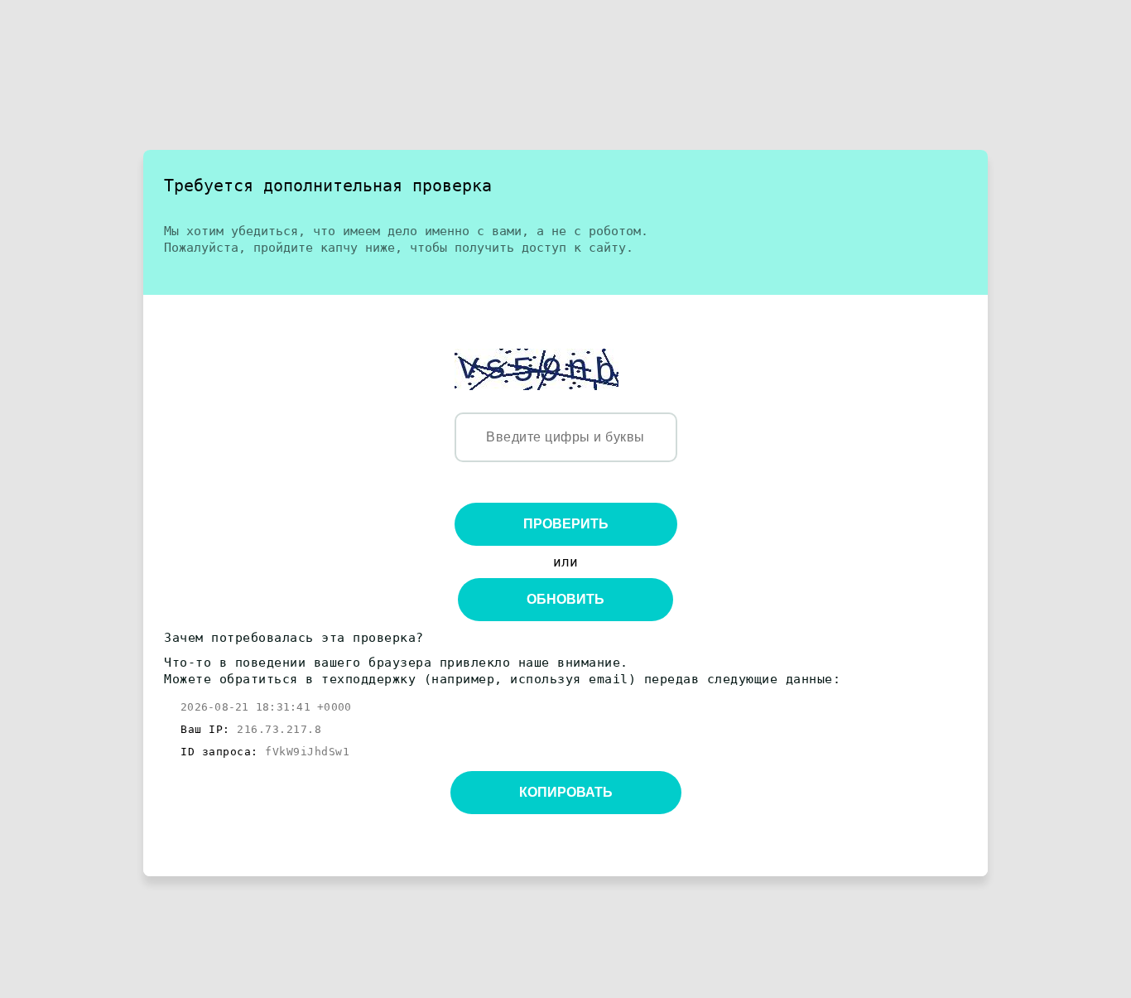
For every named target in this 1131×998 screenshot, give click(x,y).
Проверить (566, 524)
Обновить (565, 599)
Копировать (566, 792)
